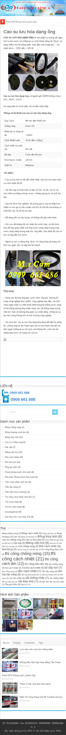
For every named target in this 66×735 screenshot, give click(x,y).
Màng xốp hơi (11, 452)
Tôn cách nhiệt (12, 502)
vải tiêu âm (45, 581)
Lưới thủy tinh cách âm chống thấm (36, 649)
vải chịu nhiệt (17, 578)
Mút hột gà (9, 549)
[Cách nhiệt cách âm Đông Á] (33, 8)
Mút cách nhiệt (12, 457)
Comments (30, 643)
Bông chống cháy (13, 427)
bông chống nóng (11, 533)
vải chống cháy (37, 577)
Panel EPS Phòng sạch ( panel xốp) (18, 675)
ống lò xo (26, 584)
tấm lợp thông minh (51, 575)
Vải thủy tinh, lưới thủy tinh (17, 517)
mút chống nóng (28, 546)
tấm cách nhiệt (29, 571)
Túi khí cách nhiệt (13, 507)
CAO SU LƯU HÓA (13, 37)
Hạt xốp (8, 447)
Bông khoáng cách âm (15, 432)
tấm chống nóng (9, 571)
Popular (17, 643)
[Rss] (32, 727)
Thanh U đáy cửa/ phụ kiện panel (35, 684)
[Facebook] (35, 727)
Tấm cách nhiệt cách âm (16, 482)
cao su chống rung (13, 539)
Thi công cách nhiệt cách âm (18, 497)
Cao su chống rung (13, 442)
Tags (41, 643)
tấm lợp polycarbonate (31, 575)
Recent (6, 643)
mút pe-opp (23, 549)
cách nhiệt (50, 540)
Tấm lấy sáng (11, 487)
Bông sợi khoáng (29, 537)
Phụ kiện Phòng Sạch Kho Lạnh (20, 477)
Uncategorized (11, 512)
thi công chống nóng (27, 553)
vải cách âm (11, 582)
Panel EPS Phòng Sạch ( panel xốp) (21, 22)
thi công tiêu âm (36, 564)
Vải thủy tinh (28, 581)
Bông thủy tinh (11, 437)
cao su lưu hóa (35, 539)
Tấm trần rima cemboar (16, 492)
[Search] (55, 412)
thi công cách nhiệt (28, 556)
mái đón (12, 546)
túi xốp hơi (53, 567)
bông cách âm (49, 533)
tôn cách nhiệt (13, 568)
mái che (54, 543)
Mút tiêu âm (10, 462)
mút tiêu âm (35, 549)
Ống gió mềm (11, 467)
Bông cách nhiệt (31, 533)
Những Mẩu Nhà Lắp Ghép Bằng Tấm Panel (40, 662)
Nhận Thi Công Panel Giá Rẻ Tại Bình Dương (41, 697)
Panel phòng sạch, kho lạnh (18, 472)
